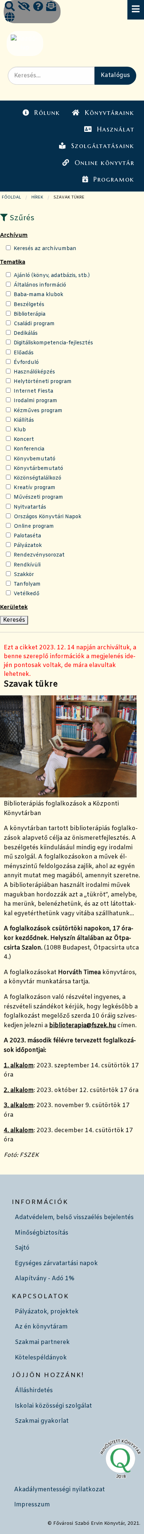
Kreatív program (34, 487)
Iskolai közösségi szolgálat (53, 1406)
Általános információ (40, 285)
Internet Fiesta (33, 391)
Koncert (24, 439)
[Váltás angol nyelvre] (9, 18)
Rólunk (47, 113)
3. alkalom (19, 1105)
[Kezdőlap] (24, 43)
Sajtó (22, 1248)
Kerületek (14, 607)
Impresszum (32, 1505)
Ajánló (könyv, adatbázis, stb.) (52, 275)
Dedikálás (26, 333)
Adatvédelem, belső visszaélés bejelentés (74, 1217)
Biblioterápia (29, 314)
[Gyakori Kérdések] (38, 7)
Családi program (34, 323)
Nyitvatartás (30, 507)
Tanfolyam (27, 584)
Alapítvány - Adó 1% (44, 1278)
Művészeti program (38, 497)
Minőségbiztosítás (41, 1233)
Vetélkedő (27, 593)
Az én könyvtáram (41, 1327)
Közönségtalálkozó (37, 478)
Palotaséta (27, 536)
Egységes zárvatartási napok (56, 1263)
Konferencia (29, 449)
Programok (113, 179)
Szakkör (24, 574)
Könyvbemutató (34, 459)
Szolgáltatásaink (102, 146)
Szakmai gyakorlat (42, 1421)
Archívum (14, 235)
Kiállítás (24, 420)
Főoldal (11, 197)
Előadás (24, 353)
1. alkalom (19, 1066)
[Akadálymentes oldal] (24, 7)
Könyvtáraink (109, 113)
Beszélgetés (29, 304)
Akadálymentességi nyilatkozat (59, 1489)
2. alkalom (19, 1090)
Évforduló (26, 362)
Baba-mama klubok (38, 294)
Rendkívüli (27, 565)
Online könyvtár (104, 163)
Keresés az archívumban (45, 248)
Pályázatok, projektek (47, 1312)
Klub (20, 429)
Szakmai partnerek (42, 1342)
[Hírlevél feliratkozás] (51, 7)
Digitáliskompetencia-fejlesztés (53, 343)
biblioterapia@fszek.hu (82, 1025)
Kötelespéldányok (41, 1358)
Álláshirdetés (34, 1390)
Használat (115, 129)
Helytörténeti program (43, 381)
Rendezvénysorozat (39, 555)
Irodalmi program (35, 400)
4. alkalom (19, 1130)
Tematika (12, 262)
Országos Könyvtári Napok (47, 516)
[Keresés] (10, 7)
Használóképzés (34, 372)
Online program (34, 526)
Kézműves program (38, 410)
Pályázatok (28, 545)
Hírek (37, 197)
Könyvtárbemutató (38, 468)
